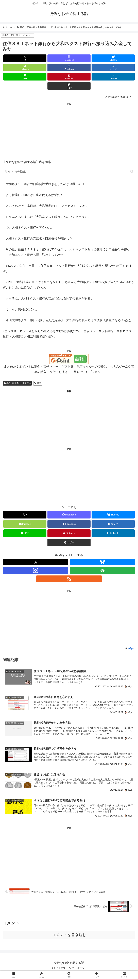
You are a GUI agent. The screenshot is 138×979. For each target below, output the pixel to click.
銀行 (39, 383)
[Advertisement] (69, 130)
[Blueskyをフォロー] (102, 562)
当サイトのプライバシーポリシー (69, 968)
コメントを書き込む (69, 935)
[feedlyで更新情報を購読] (102, 570)
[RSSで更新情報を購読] (69, 578)
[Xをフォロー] (35, 562)
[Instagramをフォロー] (35, 570)
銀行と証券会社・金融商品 (18, 383)
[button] (69, 86)
